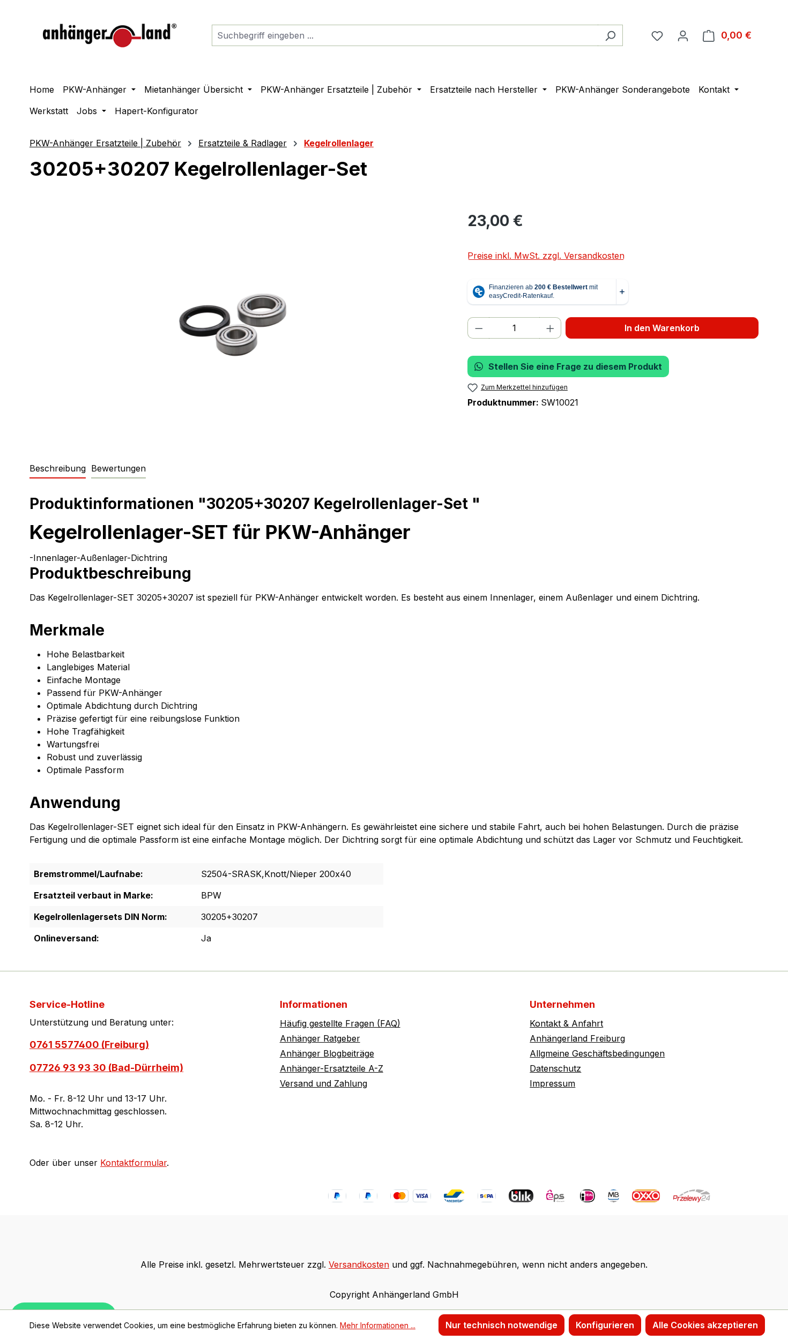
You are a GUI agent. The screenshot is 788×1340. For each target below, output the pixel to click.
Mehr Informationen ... (377, 1325)
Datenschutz (555, 1068)
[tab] (57, 468)
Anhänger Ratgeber (320, 1038)
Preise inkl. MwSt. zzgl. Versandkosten (546, 255)
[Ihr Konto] (683, 35)
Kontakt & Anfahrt (566, 1023)
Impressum (552, 1083)
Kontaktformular (133, 1162)
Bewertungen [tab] (118, 468)
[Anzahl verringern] (478, 328)
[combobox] (405, 35)
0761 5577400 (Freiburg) (89, 1044)
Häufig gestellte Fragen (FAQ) (340, 1023)
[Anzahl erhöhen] (550, 328)
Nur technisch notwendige (501, 1325)
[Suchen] (610, 35)
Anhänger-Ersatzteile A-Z (331, 1068)
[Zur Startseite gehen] (109, 33)
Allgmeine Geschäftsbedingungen (597, 1053)
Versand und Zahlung (323, 1083)
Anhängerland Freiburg (577, 1038)
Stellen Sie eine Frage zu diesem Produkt (575, 366)
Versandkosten (359, 1264)
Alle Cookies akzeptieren (705, 1325)
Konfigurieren (605, 1325)
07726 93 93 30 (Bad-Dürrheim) (106, 1067)
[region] (238, 324)
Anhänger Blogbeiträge (327, 1053)
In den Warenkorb (662, 328)
